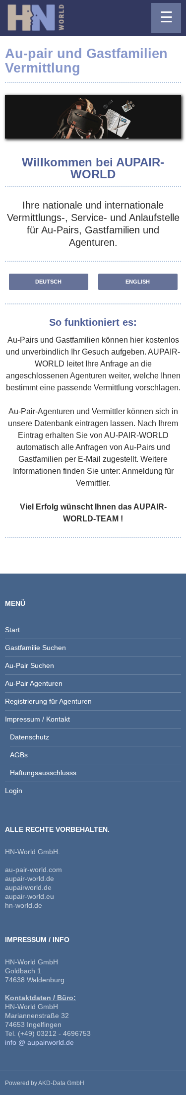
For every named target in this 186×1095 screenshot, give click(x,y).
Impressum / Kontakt (37, 719)
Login (13, 791)
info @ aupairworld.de (39, 1042)
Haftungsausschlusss (43, 773)
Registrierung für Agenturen (48, 701)
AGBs (19, 755)
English (137, 282)
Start (12, 630)
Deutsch (48, 282)
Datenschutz (29, 737)
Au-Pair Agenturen (33, 683)
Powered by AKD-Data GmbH (44, 1083)
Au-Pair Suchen (29, 665)
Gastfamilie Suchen (35, 648)
